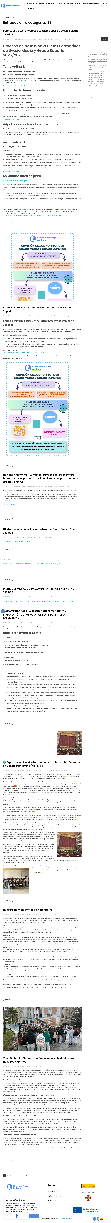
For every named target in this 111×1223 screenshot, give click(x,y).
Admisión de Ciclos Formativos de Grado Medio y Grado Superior (97, 67)
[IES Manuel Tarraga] (10, 6)
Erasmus (77, 4)
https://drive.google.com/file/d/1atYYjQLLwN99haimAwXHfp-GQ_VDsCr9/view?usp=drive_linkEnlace (38, 601)
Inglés (55, 914)
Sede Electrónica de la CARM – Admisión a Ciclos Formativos (23, 353)
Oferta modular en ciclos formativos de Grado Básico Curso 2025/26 (97, 83)
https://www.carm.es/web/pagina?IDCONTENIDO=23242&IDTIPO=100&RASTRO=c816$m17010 (35, 215)
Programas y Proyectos (90, 4)
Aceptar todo (34, 1216)
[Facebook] (94, 1219)
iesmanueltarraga (21, 39)
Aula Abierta (48, 486)
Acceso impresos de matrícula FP (14, 120)
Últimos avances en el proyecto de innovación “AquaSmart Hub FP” (98, 54)
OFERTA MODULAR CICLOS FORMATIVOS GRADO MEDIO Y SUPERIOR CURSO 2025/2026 (32, 564)
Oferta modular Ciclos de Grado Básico (16, 541)
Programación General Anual (44, 4)
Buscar (90, 35)
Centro (63, 39)
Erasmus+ (63, 486)
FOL (69, 39)
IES (72, 39)
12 (16, 1175)
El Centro (30, 4)
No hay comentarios (35, 39)
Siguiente (19, 1175)
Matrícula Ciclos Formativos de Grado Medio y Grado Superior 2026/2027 (98, 61)
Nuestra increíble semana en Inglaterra (27, 909)
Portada (7, 17)
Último (25, 1175)
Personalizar (11, 1216)
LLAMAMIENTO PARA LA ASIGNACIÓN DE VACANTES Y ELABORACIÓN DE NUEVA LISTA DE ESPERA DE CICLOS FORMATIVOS (34, 614)
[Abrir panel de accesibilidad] (3, 611)
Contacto (31, 9)
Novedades (57, 316)
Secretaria (60, 4)
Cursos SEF (104, 4)
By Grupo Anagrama (65, 1219)
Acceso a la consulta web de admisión (16, 86)
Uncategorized (7, 41)
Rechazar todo (22, 1216)
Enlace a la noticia (9, 504)
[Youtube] (98, 1219)
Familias (69, 4)
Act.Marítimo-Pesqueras (51, 39)
